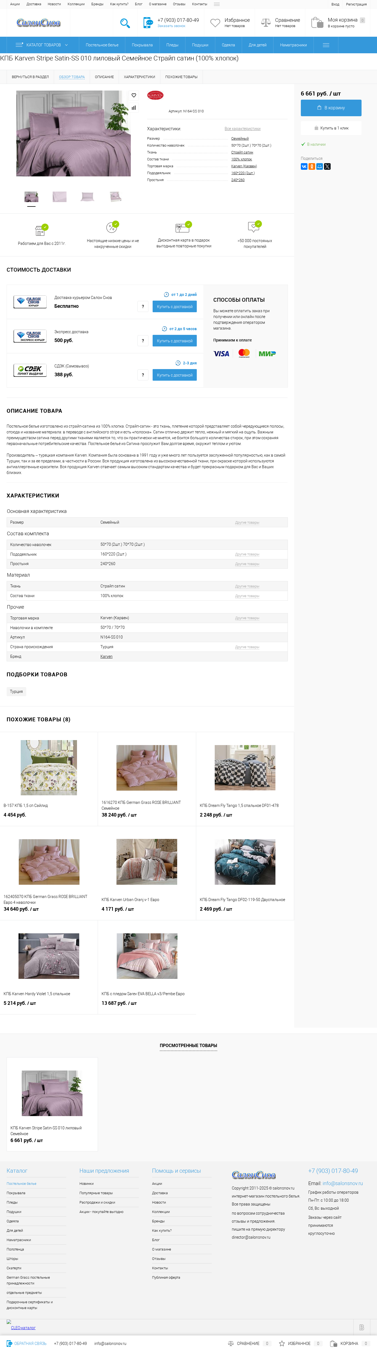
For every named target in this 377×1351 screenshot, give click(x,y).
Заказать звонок (171, 26)
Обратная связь (30, 1343)
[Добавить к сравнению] (134, 108)
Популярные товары (96, 1193)
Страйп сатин (242, 152)
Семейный (240, 138)
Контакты (199, 4)
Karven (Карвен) (244, 166)
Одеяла (13, 1221)
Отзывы (179, 4)
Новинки (86, 1184)
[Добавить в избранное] (134, 95)
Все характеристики (243, 128)
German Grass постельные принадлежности (28, 1280)
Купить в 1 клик (334, 128)
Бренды (97, 4)
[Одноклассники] (312, 166)
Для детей (15, 1230)
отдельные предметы (24, 1293)
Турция (16, 691)
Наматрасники (19, 1240)
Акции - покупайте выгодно (101, 1212)
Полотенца (15, 1249)
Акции (15, 4)
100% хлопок (241, 159)
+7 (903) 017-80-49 (70, 1343)
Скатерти (14, 1268)
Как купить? (119, 4)
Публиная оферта (166, 1277)
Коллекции (76, 4)
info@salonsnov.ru (343, 1183)
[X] (327, 166)
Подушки (14, 1212)
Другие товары (247, 522)
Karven (106, 656)
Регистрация (356, 4)
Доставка (33, 4)
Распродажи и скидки (97, 1202)
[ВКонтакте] (304, 166)
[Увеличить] (73, 133)
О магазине (157, 4)
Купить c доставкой (175, 306)
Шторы (12, 1259)
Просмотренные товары (188, 1045)
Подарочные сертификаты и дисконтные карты (30, 1305)
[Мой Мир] (319, 166)
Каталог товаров (44, 45)
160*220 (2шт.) (243, 173)
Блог (138, 4)
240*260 (238, 180)
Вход (335, 4)
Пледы (12, 1202)
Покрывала (16, 1193)
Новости (54, 4)
